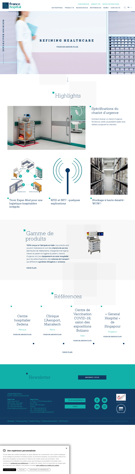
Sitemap (11, 421)
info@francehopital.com (19, 408)
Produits (69, 8)
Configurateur (83, 4)
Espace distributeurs (111, 4)
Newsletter (95, 4)
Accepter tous (10, 469)
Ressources (82, 8)
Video (75, 407)
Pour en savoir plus (67, 47)
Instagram (104, 406)
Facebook (97, 400)
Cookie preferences (49, 421)
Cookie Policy (34, 421)
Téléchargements (76, 400)
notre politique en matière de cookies (47, 465)
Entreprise (57, 8)
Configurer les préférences (39, 469)
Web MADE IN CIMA (122, 421)
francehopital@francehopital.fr (44, 412)
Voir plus (32, 268)
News (106, 8)
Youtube (104, 400)
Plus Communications (105, 421)
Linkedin (97, 406)
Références (95, 8)
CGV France (63, 421)
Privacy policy (21, 421)
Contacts (115, 8)
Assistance (121, 403)
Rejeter (22, 469)
